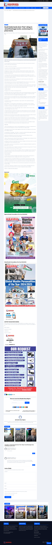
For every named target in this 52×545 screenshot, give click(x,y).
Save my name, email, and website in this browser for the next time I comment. (16, 491)
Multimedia (28, 7)
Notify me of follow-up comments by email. (11, 493)
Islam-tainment (21, 7)
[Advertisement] (26, 16)
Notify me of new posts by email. (9, 494)
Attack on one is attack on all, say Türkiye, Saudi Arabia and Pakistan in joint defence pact (9, 437)
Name (6, 483)
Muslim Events (7, 506)
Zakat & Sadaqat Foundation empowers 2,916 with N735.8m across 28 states (19, 517)
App (35, 7)
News (7, 7)
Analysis (11, 7)
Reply (33, 453)
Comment (6, 471)
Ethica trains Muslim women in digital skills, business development (9, 517)
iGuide (32, 7)
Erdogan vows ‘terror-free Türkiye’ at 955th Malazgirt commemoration (42, 517)
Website (6, 488)
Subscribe (27, 402)
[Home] (5, 8)
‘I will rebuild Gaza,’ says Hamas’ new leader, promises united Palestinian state (31, 437)
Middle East (6, 24)
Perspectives (16, 7)
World (10, 429)
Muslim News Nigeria (20, 419)
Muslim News (12, 506)
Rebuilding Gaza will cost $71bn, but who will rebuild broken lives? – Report (20, 437)
